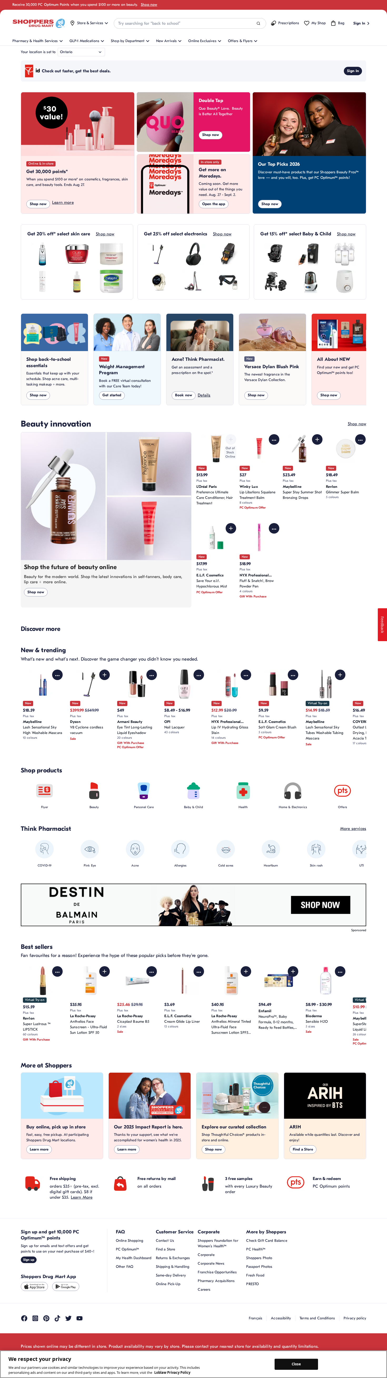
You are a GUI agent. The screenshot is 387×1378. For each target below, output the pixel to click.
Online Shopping (129, 1240)
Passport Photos (259, 1266)
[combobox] (190, 23)
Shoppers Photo (259, 1258)
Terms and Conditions (317, 1318)
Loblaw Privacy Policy (172, 1372)
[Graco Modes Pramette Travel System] (275, 281)
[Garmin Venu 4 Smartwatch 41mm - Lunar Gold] (159, 281)
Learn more (63, 202)
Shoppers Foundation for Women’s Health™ (218, 1243)
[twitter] (68, 1318)
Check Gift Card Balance (266, 1240)
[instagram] (35, 1318)
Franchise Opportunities (217, 1272)
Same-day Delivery (171, 1275)
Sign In (353, 71)
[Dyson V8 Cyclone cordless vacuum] (159, 254)
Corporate (206, 1255)
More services (353, 828)
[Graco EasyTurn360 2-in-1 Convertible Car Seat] (275, 254)
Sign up (28, 1260)
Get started (111, 395)
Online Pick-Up (168, 1284)
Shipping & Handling (173, 1266)
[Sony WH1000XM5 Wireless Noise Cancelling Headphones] (193, 254)
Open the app (213, 204)
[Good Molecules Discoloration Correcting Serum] (76, 281)
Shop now (149, 4)
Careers (204, 1289)
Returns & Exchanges (173, 1258)
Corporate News (211, 1263)
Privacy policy (355, 1318)
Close (296, 1364)
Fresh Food (255, 1275)
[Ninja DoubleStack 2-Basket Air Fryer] (228, 254)
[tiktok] (57, 1318)
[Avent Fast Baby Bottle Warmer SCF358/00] (344, 281)
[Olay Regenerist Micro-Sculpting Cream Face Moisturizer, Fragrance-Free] (76, 254)
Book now (183, 395)
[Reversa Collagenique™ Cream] (111, 254)
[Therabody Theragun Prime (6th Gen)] (228, 281)
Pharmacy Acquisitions (216, 1281)
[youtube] (79, 1318)
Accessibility (281, 1318)
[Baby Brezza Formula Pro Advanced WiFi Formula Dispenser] (310, 254)
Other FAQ (124, 1266)
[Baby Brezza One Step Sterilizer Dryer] (310, 281)
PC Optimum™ (127, 1249)
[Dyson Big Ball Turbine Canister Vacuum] (193, 281)
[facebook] (24, 1318)
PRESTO (252, 1284)
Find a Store (303, 1149)
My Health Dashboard (134, 1258)
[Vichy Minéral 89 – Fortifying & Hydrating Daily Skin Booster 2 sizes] (42, 254)
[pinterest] (46, 1318)
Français (255, 1318)
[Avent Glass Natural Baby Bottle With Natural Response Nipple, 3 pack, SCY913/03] (344, 254)
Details (204, 395)
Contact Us (165, 1240)
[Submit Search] (258, 24)
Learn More (82, 1197)
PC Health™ (255, 1249)
